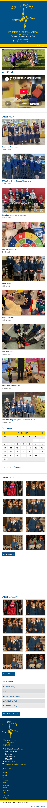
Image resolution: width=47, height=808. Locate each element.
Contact (5, 798)
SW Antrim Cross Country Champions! (16, 181)
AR (4, 793)
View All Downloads (10, 714)
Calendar (6, 785)
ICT (6, 691)
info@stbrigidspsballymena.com (24, 41)
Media (5, 787)
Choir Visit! (6, 283)
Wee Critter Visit (8, 317)
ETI (4, 777)
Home (5, 772)
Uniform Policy (10, 686)
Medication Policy (11, 705)
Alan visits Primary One (11, 385)
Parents (5, 780)
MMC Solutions (40, 806)
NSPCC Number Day (9, 249)
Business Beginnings (10, 147)
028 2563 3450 (24, 39)
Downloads (6, 790)
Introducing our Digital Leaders (14, 215)
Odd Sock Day (7, 351)
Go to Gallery (8, 554)
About (5, 775)
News (4, 782)
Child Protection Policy (12, 696)
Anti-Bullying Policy (11, 701)
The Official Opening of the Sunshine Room (18, 420)
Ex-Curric (6, 795)
